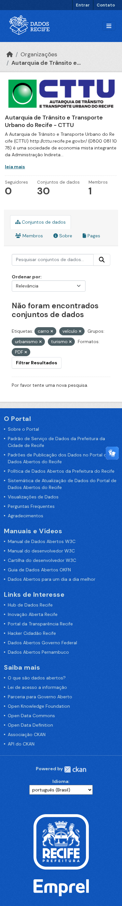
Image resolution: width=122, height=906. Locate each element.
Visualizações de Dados (33, 497)
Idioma (60, 781)
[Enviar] (101, 260)
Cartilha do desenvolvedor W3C (42, 560)
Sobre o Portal (23, 429)
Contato (106, 5)
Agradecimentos (25, 516)
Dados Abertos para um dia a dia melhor (51, 579)
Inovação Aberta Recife (33, 614)
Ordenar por (26, 277)
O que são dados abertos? (37, 678)
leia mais (15, 167)
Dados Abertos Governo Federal (42, 643)
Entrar (83, 5)
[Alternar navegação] (108, 26)
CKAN (75, 769)
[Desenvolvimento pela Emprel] (61, 887)
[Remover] (51, 331)
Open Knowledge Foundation (39, 706)
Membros (32, 236)
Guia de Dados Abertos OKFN (39, 570)
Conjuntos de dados (43, 222)
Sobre (65, 236)
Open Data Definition (30, 725)
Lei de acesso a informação (37, 687)
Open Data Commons (31, 715)
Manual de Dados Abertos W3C (41, 541)
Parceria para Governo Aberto (40, 697)
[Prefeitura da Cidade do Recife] (61, 841)
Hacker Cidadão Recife (32, 633)
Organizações (38, 54)
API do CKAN (21, 744)
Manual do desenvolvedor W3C (41, 551)
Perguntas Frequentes (31, 506)
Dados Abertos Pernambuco (38, 652)
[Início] (10, 54)
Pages (93, 236)
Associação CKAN (27, 734)
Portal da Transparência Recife (40, 624)
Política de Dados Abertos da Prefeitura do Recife (61, 471)
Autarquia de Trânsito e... (46, 62)
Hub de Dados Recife (30, 605)
